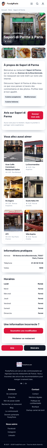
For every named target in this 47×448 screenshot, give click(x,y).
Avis (12, 348)
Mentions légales (35, 397)
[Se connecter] (43, 3)
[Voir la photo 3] (38, 53)
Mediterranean (30, 97)
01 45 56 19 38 (37, 263)
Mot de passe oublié (12, 401)
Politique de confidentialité (35, 402)
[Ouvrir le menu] (31, 3)
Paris (10, 10)
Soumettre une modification (23, 331)
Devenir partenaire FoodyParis (11, 416)
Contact (35, 394)
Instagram (12, 432)
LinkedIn (11, 435)
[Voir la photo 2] (23, 53)
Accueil (4, 10)
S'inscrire (11, 397)
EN (26, 383)
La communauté (11, 411)
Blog (11, 408)
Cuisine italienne (11, 102)
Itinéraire (34, 348)
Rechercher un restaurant (12, 404)
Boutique (35, 407)
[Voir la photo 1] (8, 53)
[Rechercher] (37, 3)
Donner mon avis (35, 115)
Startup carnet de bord (35, 410)
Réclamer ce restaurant (23, 338)
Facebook (12, 428)
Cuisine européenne (13, 97)
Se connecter (11, 394)
